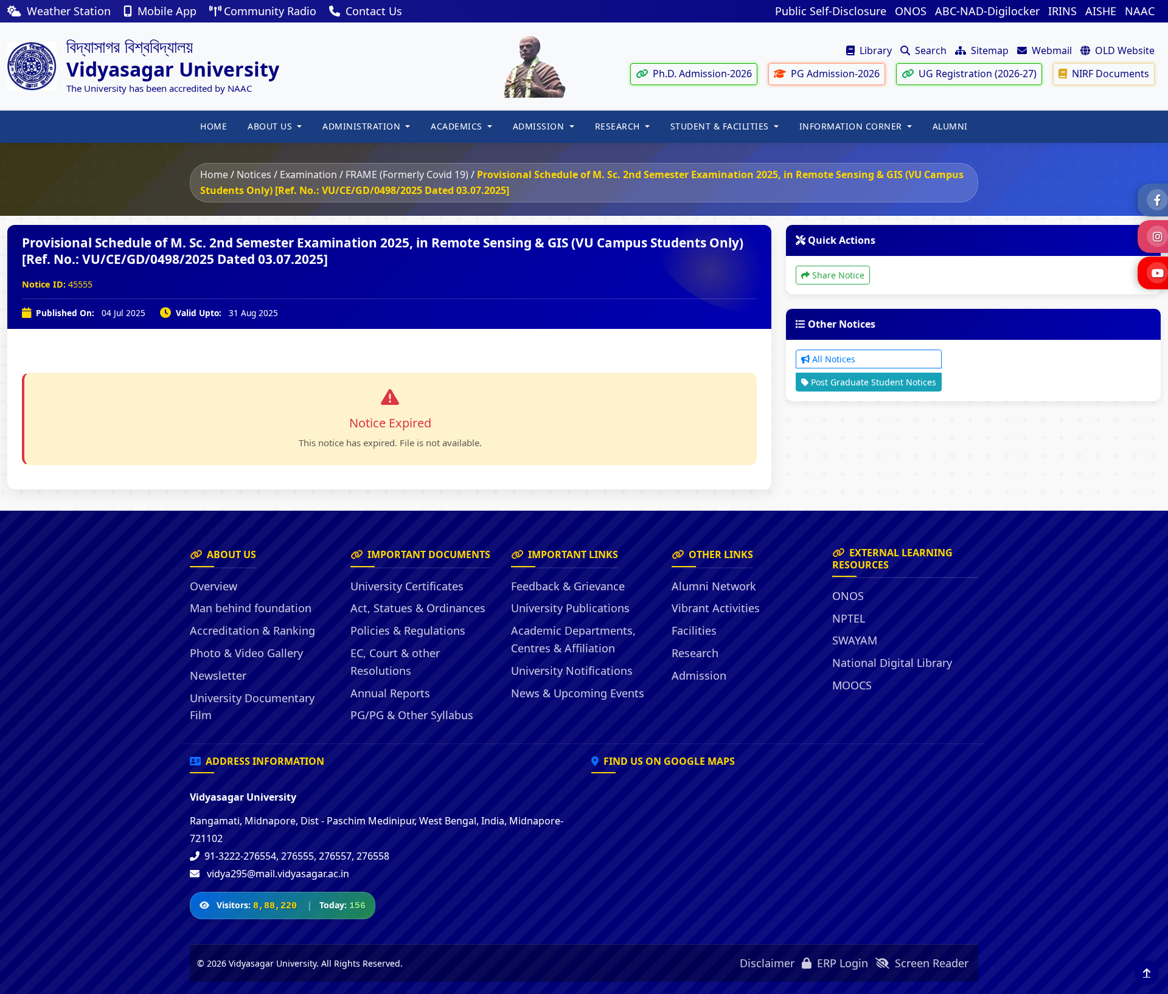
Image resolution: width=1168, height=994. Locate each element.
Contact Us (372, 11)
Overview (213, 586)
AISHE (1100, 11)
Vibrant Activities (716, 608)
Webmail (1050, 50)
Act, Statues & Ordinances (417, 608)
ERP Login (841, 963)
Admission (699, 675)
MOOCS (852, 685)
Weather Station (69, 11)
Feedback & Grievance (568, 586)
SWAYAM (854, 640)
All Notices (832, 359)
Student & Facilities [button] (721, 126)
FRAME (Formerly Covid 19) (407, 174)
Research (695, 653)
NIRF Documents (1109, 73)
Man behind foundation (250, 608)
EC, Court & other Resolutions (395, 662)
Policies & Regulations (407, 630)
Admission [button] (540, 126)
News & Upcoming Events (577, 693)
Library (874, 50)
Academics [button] (458, 126)
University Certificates (407, 586)
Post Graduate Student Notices (872, 382)
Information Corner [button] (852, 126)
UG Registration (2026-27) (976, 73)
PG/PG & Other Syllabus (411, 715)
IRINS (1062, 11)
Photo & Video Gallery (246, 653)
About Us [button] (271, 126)
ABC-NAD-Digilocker (987, 11)
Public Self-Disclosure (830, 11)
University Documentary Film (252, 707)
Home (214, 174)
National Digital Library (892, 662)
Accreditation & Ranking (252, 630)
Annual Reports (390, 693)
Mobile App (167, 11)
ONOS (910, 11)
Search (929, 50)
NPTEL (848, 618)
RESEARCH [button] (619, 126)
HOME (213, 126)
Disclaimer (767, 963)
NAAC (1140, 11)
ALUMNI (950, 126)
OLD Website (1124, 50)
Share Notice (837, 275)
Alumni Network (714, 586)
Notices (254, 174)
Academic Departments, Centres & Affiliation (573, 639)
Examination (308, 174)
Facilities (694, 630)
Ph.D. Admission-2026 (701, 73)
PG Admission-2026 (834, 73)
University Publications (570, 608)
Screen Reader (930, 963)
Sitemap (988, 50)
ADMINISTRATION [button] (362, 126)
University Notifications (572, 670)
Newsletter (218, 675)
